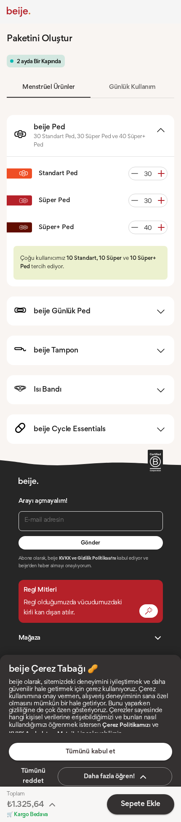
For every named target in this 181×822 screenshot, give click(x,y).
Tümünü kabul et (90, 752)
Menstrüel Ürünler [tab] (48, 87)
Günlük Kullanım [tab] (132, 87)
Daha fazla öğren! (109, 776)
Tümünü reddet (33, 776)
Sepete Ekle (140, 804)
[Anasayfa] (18, 12)
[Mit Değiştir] (148, 611)
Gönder (90, 543)
